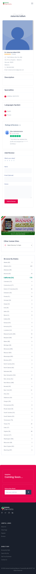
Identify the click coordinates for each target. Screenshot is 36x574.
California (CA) (9, 277)
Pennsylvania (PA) (9, 405)
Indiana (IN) (7, 319)
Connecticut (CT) (8, 285)
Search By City (5, 553)
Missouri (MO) (7, 352)
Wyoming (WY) (8, 450)
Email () (9, 175)
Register (3, 533)
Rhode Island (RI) (8, 409)
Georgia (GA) (7, 300)
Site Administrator (16, 131)
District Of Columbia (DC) (11, 289)
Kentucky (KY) (8, 326)
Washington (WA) (8, 439)
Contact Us (4, 559)
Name (6, 166)
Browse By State (5, 550)
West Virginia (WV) (9, 446)
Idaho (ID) (6, 311)
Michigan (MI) (7, 345)
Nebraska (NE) (8, 371)
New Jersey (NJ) (8, 379)
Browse (3, 536)
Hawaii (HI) (7, 304)
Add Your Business (6, 556)
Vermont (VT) (7, 435)
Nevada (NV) (7, 386)
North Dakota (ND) (9, 367)
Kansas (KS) (7, 322)
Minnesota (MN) (8, 349)
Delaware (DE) (8, 292)
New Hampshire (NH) (10, 375)
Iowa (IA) (6, 307)
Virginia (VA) (7, 431)
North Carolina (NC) (9, 364)
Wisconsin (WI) (8, 442)
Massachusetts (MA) (9, 334)
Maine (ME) (7, 341)
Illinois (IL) (6, 315)
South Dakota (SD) (9, 416)
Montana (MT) (8, 360)
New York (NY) (8, 390)
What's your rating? (10, 158)
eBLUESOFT (30, 568)
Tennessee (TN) (8, 420)
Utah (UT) (6, 427)
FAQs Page (4, 530)
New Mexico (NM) (9, 382)
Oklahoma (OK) (8, 397)
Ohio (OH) (6, 394)
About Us (3, 526)
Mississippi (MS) (8, 356)
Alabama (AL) (7, 266)
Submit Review (11, 201)
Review (6, 184)
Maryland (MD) (8, 337)
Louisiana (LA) (8, 330)
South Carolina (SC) (9, 412)
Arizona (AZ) (7, 273)
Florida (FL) (7, 296)
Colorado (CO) (8, 281)
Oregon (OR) (7, 401)
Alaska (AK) (7, 262)
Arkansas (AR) (8, 270)
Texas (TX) (7, 424)
